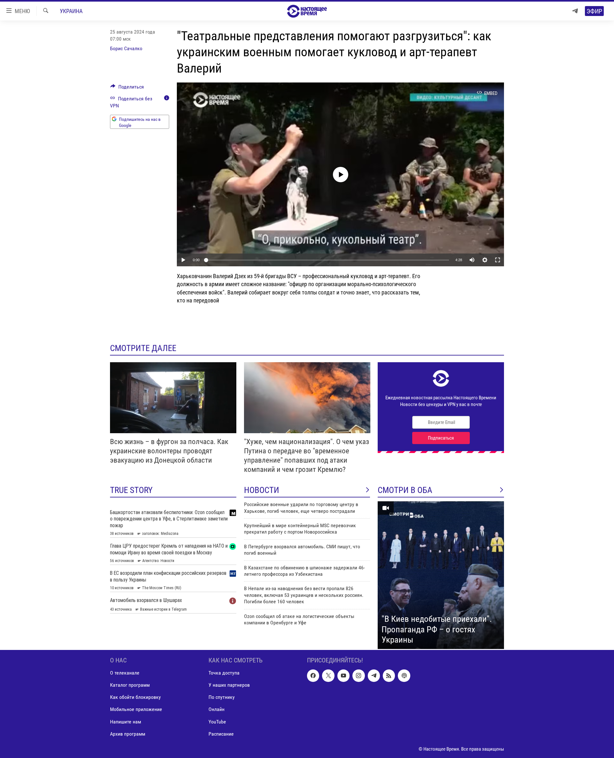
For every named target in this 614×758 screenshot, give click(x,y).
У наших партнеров (229, 685)
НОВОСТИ (261, 490)
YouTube (217, 722)
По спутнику (222, 697)
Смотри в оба (405, 490)
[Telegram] (575, 11)
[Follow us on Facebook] (313, 675)
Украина (71, 11)
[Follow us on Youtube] (343, 675)
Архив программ (127, 734)
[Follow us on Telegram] (374, 675)
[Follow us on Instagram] (358, 675)
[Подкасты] (404, 675)
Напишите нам (125, 722)
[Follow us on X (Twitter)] (328, 675)
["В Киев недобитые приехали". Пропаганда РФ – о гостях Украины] (441, 575)
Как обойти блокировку (135, 697)
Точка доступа (224, 673)
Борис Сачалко (126, 48)
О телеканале (124, 673)
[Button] (127, 88)
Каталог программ (130, 685)
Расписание (221, 734)
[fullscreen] (497, 260)
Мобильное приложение (136, 709)
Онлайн (216, 709)
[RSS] (389, 675)
